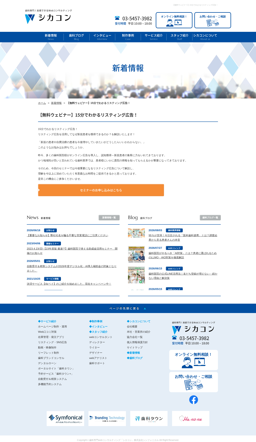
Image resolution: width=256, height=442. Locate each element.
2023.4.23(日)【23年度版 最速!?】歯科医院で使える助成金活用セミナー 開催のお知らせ (72, 251)
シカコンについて (205, 37)
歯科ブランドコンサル (51, 357)
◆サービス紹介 (47, 321)
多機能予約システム (50, 384)
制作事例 (128, 37)
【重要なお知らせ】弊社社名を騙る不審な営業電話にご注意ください (67, 235)
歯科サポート (97, 363)
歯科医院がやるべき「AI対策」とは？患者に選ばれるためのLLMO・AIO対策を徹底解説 (183, 255)
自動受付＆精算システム (52, 378)
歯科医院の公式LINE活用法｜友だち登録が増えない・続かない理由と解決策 (183, 276)
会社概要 (132, 326)
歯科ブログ (76, 37)
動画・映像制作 (47, 347)
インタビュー (102, 37)
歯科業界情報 (174, 230)
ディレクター (97, 342)
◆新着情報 (133, 352)
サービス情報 (52, 279)
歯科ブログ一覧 (210, 217)
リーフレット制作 (48, 352)
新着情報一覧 (109, 217)
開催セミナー (52, 243)
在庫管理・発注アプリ (51, 336)
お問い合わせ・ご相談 (213, 16)
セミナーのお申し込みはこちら (101, 190)
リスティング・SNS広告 (52, 342)
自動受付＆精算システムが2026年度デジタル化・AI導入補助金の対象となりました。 (72, 268)
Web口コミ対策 (47, 331)
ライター (94, 347)
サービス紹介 (154, 37)
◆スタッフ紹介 (98, 331)
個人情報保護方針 (137, 342)
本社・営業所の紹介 (138, 331)
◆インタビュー (98, 326)
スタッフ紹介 (180, 37)
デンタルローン (47, 363)
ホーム (42, 102)
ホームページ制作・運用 (52, 326)
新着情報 (51, 37)
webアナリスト (98, 357)
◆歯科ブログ (135, 357)
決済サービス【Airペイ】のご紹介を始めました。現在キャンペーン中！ (69, 283)
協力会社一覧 (135, 336)
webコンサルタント (100, 336)
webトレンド (174, 248)
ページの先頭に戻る (128, 308)
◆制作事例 (95, 321)
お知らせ (50, 230)
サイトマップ (135, 347)
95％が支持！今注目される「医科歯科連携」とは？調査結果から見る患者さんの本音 (183, 237)
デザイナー (95, 352)
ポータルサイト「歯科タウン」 (56, 368)
